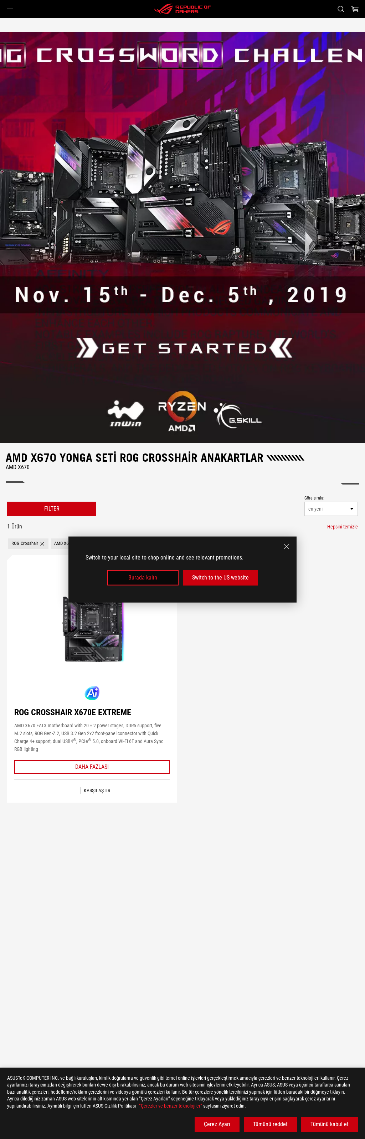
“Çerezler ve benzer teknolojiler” (170, 1106)
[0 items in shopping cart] (355, 9)
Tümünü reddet (270, 1124)
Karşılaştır (97, 790)
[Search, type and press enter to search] (340, 9)
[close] (286, 546)
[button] (10, 9)
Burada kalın (142, 577)
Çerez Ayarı (217, 1124)
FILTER (52, 508)
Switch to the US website (220, 577)
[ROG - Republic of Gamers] (182, 9)
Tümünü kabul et (329, 1124)
